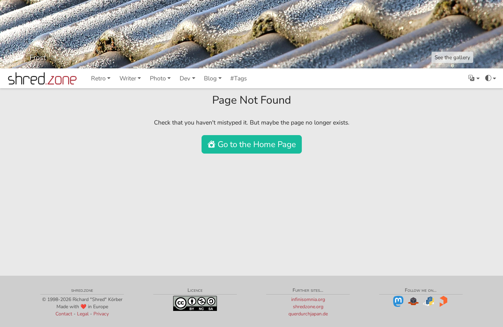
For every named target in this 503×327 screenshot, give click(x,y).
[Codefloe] (413, 300)
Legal (83, 314)
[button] (474, 78)
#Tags (238, 78)
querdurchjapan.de (308, 314)
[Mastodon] (398, 300)
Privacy (101, 314)
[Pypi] (428, 300)
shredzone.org (308, 306)
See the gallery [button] (452, 57)
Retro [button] (98, 78)
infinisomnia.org (308, 299)
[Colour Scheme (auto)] (490, 78)
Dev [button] (185, 78)
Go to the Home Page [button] (256, 144)
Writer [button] (127, 78)
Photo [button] (158, 78)
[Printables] (443, 300)
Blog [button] (210, 78)
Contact (63, 314)
